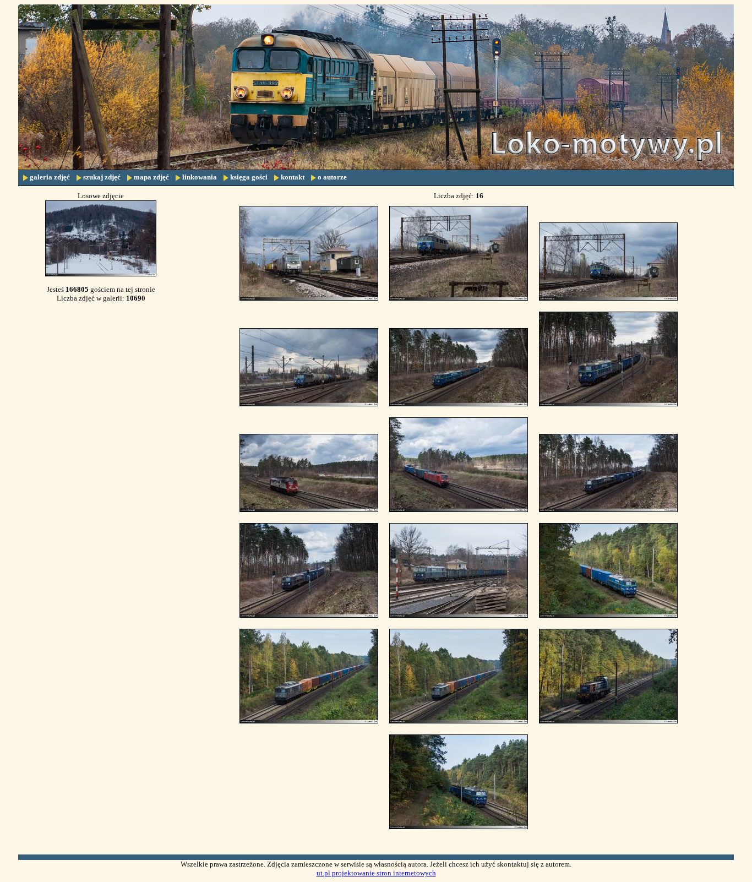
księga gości (249, 177)
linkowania (199, 177)
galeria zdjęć (50, 177)
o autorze (332, 177)
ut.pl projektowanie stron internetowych (376, 873)
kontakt (292, 177)
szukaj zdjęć (102, 177)
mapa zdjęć (151, 177)
